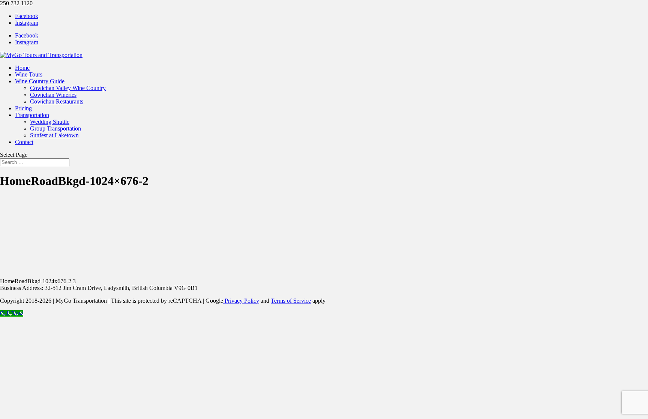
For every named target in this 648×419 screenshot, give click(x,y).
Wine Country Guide (39, 81)
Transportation (32, 115)
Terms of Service (291, 300)
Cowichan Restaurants (56, 101)
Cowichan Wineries (53, 95)
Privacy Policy (241, 300)
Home (22, 68)
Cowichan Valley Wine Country (68, 88)
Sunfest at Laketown (54, 135)
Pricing (23, 108)
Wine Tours (28, 74)
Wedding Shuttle (49, 122)
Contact (24, 142)
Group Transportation (55, 128)
